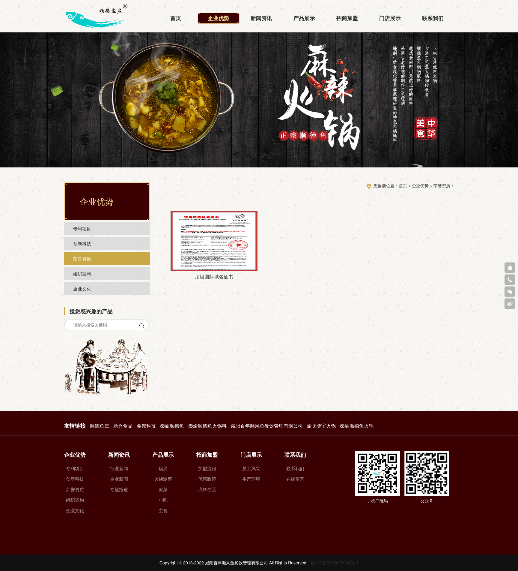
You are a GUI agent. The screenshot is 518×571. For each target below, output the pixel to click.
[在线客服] (510, 267)
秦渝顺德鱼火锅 (357, 425)
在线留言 (295, 479)
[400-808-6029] (510, 279)
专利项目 (82, 228)
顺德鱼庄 (99, 425)
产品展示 (304, 18)
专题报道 (119, 489)
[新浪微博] (510, 303)
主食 (163, 510)
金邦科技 (146, 425)
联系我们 (433, 18)
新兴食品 (122, 425)
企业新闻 (119, 479)
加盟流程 (207, 468)
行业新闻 (119, 468)
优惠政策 (207, 479)
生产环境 (251, 479)
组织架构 (82, 273)
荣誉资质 (82, 258)
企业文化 (82, 288)
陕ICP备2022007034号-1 (335, 563)
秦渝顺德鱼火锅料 (207, 425)
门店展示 (390, 18)
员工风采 (251, 468)
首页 (175, 18)
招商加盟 (347, 18)
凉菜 (163, 489)
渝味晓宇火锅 (321, 425)
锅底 (163, 468)
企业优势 (218, 18)
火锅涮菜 (163, 479)
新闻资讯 (261, 18)
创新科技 (82, 243)
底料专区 (207, 489)
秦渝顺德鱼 (172, 425)
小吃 (163, 500)
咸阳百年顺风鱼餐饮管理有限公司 (267, 425)
